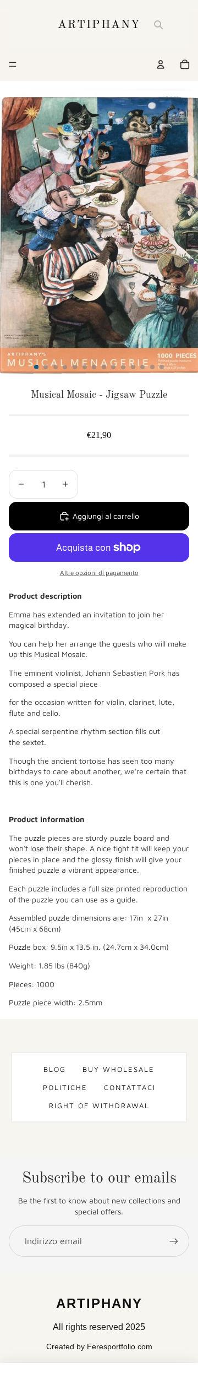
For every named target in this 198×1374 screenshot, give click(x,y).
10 (123, 367)
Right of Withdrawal (99, 1105)
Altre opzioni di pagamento (99, 572)
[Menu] (12, 64)
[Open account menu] (160, 64)
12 (142, 367)
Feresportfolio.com (119, 1346)
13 (152, 367)
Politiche (65, 1087)
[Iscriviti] (173, 1240)
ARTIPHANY (99, 25)
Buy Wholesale (118, 1069)
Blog (54, 1069)
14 (161, 367)
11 (133, 367)
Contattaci (130, 1087)
